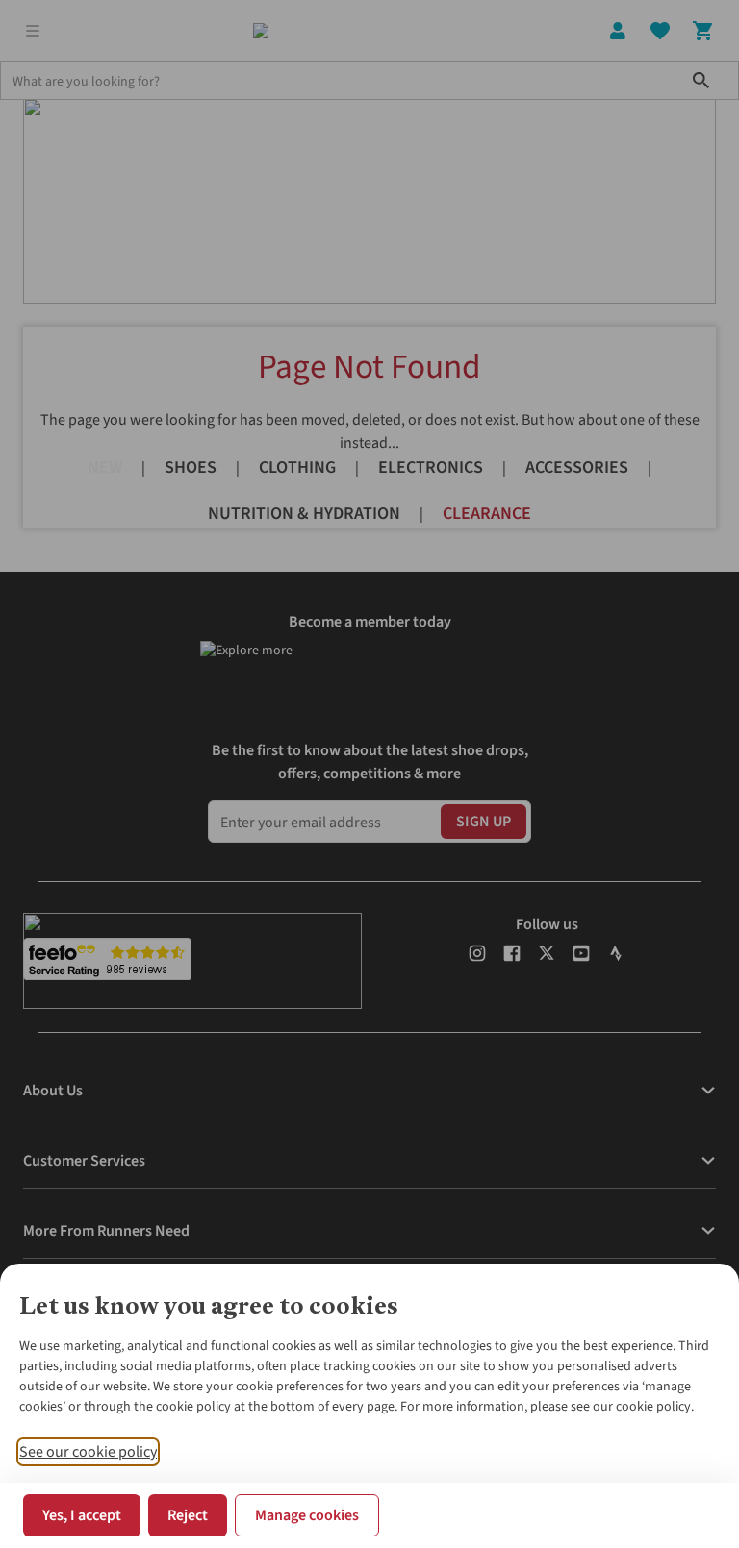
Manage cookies (307, 1515)
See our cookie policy (88, 1451)
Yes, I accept (81, 1515)
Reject (187, 1515)
